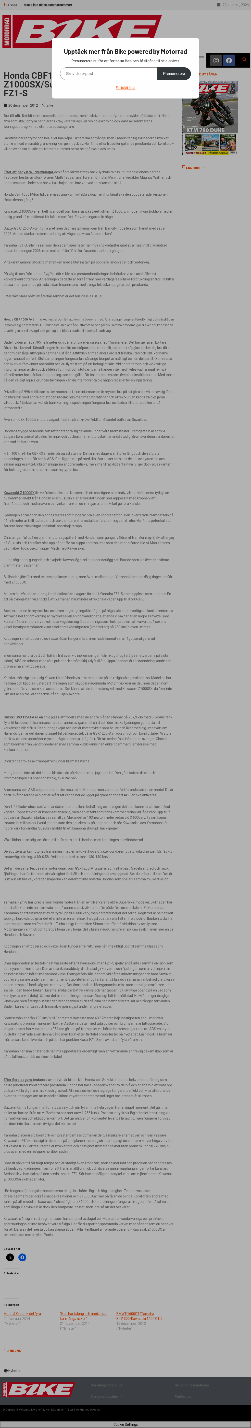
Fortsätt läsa (125, 88)
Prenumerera (174, 73)
